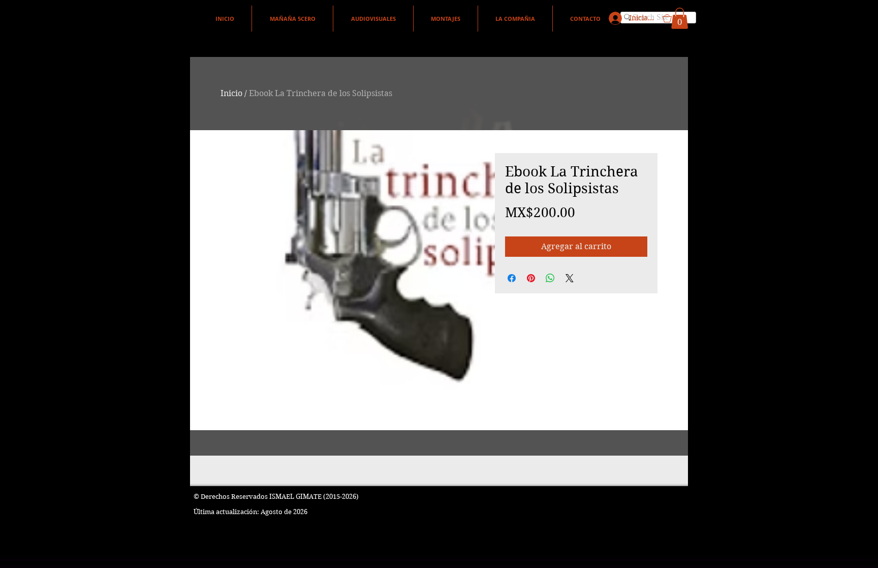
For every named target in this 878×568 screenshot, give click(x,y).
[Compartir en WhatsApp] (550, 278)
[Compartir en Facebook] (512, 278)
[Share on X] (569, 278)
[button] (675, 18)
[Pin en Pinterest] (531, 278)
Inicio (231, 93)
